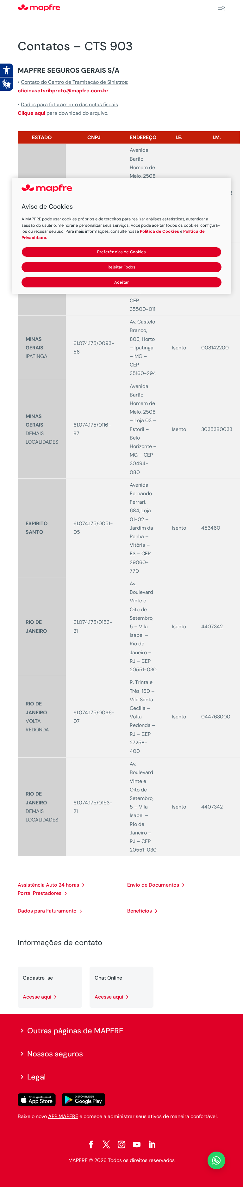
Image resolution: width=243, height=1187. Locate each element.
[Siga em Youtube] (136, 1144)
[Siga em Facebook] (91, 1144)
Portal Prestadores (39, 893)
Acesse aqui (37, 996)
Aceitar (121, 282)
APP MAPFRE (63, 1116)
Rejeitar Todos (122, 267)
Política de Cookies (159, 231)
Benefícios (139, 910)
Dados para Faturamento (47, 910)
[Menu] (221, 7)
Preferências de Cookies (121, 252)
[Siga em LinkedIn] (152, 1144)
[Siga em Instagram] (121, 1144)
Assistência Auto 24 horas (48, 885)
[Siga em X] (106, 1144)
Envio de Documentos (153, 885)
